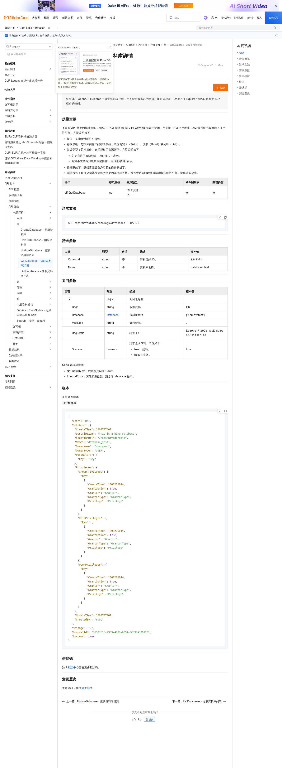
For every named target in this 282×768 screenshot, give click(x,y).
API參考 (130, 44)
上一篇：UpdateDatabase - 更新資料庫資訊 (92, 701)
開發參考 (117, 44)
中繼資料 (155, 44)
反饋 (151, 719)
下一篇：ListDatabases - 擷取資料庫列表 (197, 701)
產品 (220, 65)
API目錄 (143, 44)
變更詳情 (87, 688)
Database (113, 315)
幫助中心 (10, 28)
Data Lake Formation (32, 28)
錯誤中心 (73, 667)
